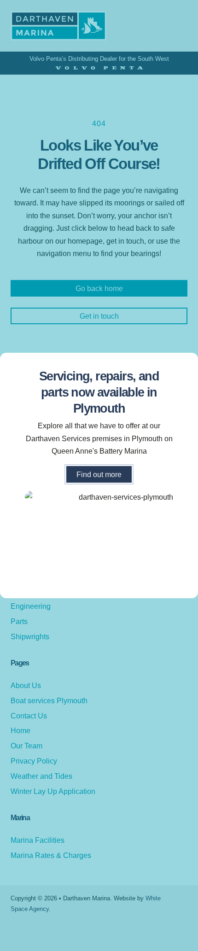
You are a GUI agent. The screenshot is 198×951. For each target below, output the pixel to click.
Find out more (99, 474)
